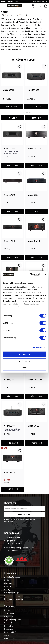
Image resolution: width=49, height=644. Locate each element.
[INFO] (11, 106)
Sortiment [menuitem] (9, 606)
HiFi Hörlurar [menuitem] (10, 623)
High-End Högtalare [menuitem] (12, 620)
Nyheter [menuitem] (7, 610)
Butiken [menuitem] (7, 580)
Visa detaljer (37, 347)
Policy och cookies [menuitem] (12, 596)
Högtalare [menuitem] (8, 616)
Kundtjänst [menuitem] (9, 590)
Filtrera (14, 117)
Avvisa (24, 368)
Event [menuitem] (6, 638)
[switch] (42, 323)
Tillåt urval (24, 361)
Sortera (37, 117)
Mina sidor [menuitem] (8, 583)
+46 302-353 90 (11, 550)
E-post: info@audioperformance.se (19, 547)
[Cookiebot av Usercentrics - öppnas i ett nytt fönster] (30, 274)
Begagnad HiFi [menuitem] (10, 632)
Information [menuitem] (10, 573)
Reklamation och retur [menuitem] (14, 599)
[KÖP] (36, 211)
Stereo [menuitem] (7, 635)
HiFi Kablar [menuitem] (9, 626)
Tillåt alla (24, 354)
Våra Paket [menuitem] (9, 613)
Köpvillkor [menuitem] (8, 586)
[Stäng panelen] (45, 275)
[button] (4, 6)
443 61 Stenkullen (12, 543)
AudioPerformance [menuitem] (12, 577)
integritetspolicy (9, 521)
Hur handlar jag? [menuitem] (11, 593)
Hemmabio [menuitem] (8, 629)
